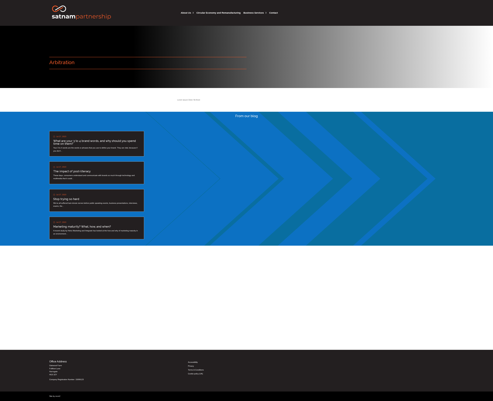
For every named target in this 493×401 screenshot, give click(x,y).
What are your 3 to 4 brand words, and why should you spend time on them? (94, 142)
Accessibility (193, 362)
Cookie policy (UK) (195, 374)
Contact (273, 13)
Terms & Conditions (196, 370)
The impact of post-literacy (72, 171)
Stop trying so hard (66, 199)
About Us (186, 13)
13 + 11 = (192, 308)
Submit (210, 307)
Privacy (191, 366)
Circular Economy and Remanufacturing (218, 13)
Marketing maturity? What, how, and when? (82, 226)
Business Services (253, 13)
